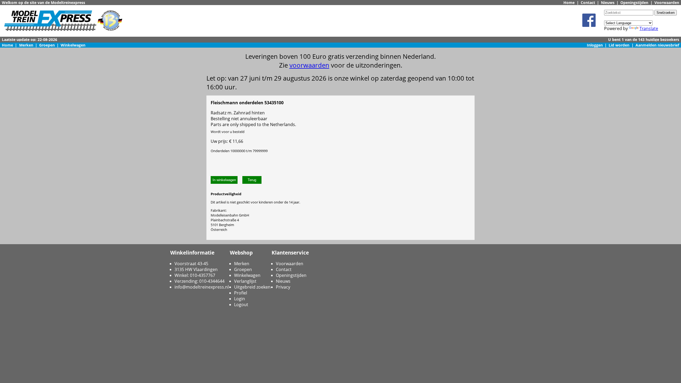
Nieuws (607, 2)
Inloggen (595, 45)
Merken (26, 45)
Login (239, 299)
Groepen (47, 45)
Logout (241, 304)
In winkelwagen (224, 180)
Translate (649, 28)
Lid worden (619, 45)
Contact (588, 2)
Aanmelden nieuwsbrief (657, 45)
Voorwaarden (666, 2)
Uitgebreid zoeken (252, 287)
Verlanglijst (245, 281)
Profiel (240, 293)
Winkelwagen (73, 45)
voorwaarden (309, 65)
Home (569, 2)
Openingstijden (634, 2)
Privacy (283, 287)
